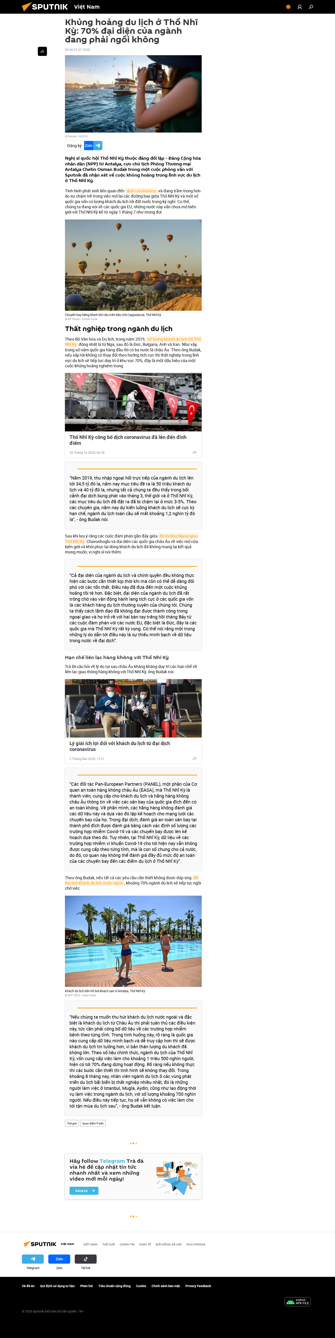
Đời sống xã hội (169, 1244)
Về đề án (28, 1286)
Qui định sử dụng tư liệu (57, 1286)
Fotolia (72, 136)
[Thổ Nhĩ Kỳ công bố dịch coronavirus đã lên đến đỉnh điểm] (133, 402)
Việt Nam (90, 1244)
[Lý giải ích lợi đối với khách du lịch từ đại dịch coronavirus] (133, 708)
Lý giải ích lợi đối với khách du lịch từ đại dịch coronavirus (120, 746)
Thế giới (72, 1123)
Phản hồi (86, 1286)
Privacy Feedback (198, 1286)
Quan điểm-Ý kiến (93, 1123)
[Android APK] (297, 1302)
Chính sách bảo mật (166, 1286)
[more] (194, 452)
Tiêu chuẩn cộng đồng (114, 1286)
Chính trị (127, 1244)
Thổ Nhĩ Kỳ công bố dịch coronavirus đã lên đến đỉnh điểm (128, 440)
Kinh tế (145, 1244)
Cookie (141, 1286)
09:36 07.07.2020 (77, 49)
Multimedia (195, 1244)
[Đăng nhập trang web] (299, 6)
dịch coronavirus (141, 190)
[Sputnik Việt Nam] (46, 12)
